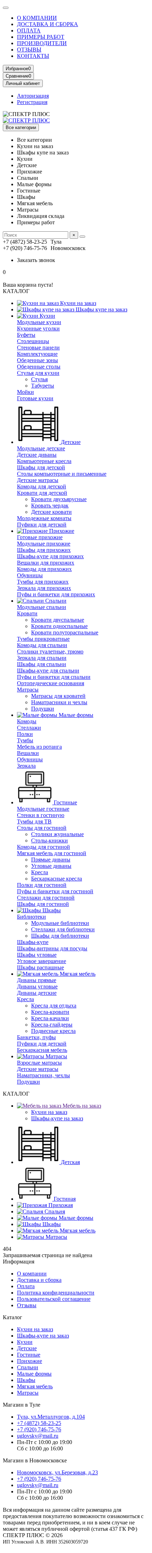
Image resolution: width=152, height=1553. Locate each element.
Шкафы (51, 910)
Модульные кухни (39, 322)
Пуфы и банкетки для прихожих (56, 594)
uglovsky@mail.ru (37, 1436)
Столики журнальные (57, 834)
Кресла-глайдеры (51, 1025)
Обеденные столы (38, 367)
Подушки (42, 709)
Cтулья (39, 379)
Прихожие (61, 531)
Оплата (26, 1286)
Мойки (25, 392)
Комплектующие (37, 354)
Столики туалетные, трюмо (50, 651)
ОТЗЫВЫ (29, 50)
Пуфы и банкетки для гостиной (55, 891)
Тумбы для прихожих (43, 582)
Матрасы (28, 690)
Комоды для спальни (42, 645)
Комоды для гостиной (43, 847)
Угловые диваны (51, 866)
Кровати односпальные (59, 626)
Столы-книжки (49, 841)
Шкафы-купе (32, 942)
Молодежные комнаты (44, 518)
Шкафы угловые (37, 955)
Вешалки (28, 753)
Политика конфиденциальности (55, 1293)
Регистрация (32, 102)
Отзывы (26, 1305)
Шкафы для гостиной (43, 904)
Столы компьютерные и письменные (61, 474)
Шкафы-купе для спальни (48, 671)
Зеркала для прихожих (44, 588)
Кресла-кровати (50, 1012)
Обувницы (30, 575)
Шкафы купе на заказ (100, 309)
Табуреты (42, 386)
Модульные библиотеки (60, 923)
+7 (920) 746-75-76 (39, 1429)
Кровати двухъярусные (59, 499)
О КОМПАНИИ (37, 18)
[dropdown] (5, 8)
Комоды (26, 721)
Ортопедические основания (50, 683)
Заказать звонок (36, 260)
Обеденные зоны (37, 360)
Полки (25, 734)
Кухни (46, 316)
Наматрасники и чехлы (59, 702)
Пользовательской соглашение (53, 1299)
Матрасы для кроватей (58, 696)
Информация (18, 1262)
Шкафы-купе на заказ (57, 1118)
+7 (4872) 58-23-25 (39, 1423)
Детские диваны (37, 455)
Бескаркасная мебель (42, 1050)
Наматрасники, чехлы (43, 1075)
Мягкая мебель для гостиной (51, 853)
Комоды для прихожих (44, 569)
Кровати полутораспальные (64, 632)
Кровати (27, 613)
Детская (69, 1162)
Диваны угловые (37, 986)
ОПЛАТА (29, 31)
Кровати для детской (42, 493)
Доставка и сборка (39, 1280)
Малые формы (75, 715)
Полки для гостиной (41, 885)
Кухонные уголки (38, 328)
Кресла (39, 872)
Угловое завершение (41, 961)
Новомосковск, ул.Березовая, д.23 (57, 1472)
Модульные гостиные (43, 809)
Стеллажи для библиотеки (63, 929)
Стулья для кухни (38, 373)
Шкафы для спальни (41, 664)
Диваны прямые (36, 980)
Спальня (54, 1211)
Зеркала (26, 766)
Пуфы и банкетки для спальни (53, 677)
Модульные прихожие (43, 544)
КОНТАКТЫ (33, 56)
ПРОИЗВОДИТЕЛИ (42, 43)
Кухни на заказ (77, 303)
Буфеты (26, 335)
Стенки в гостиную (40, 815)
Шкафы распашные (40, 967)
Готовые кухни (35, 398)
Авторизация (33, 96)
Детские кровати (51, 512)
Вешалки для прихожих (45, 563)
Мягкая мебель (76, 974)
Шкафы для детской (41, 467)
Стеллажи (29, 728)
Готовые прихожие (40, 537)
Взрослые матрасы (39, 1063)
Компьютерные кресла (44, 461)
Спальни (55, 601)
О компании (32, 1274)
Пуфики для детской (41, 525)
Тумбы (25, 740)
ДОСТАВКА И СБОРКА (47, 24)
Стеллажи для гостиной (46, 898)
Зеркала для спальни (41, 658)
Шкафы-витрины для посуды (52, 948)
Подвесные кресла (53, 1031)
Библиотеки (31, 917)
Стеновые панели (38, 348)
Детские (70, 442)
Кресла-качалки (50, 1018)
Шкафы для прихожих (44, 550)
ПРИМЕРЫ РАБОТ (40, 37)
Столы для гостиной (41, 828)
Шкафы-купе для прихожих (50, 556)
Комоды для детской (41, 486)
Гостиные (64, 802)
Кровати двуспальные (57, 620)
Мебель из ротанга (39, 747)
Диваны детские (37, 993)
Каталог (12, 1317)
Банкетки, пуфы (36, 1037)
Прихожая (60, 1205)
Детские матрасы (37, 480)
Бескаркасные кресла (56, 879)
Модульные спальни (41, 607)
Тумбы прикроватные (43, 639)
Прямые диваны (50, 860)
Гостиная (64, 1199)
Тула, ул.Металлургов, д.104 (51, 1417)
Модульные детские (41, 448)
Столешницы (33, 341)
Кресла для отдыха (53, 1006)
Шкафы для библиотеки (60, 936)
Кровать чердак (50, 505)
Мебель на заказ (81, 1106)
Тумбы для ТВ (34, 821)
